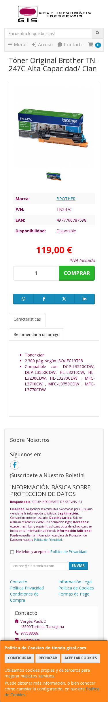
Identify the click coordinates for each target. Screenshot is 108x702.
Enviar (78, 565)
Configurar (19, 657)
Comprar (77, 272)
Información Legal (75, 582)
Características (27, 319)
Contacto (73, 44)
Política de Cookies (76, 588)
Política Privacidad (27, 588)
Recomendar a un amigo (37, 334)
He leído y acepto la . (51, 551)
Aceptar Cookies (81, 657)
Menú (19, 44)
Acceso (45, 44)
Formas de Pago (74, 594)
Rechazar (48, 657)
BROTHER (65, 198)
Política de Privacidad (48, 540)
